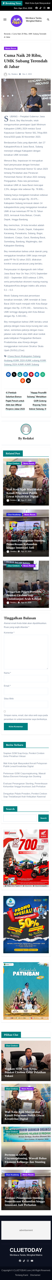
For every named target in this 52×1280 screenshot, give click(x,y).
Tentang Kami (21, 1275)
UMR (21, 364)
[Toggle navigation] (5, 19)
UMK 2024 (19, 360)
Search (10, 808)
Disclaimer (35, 1275)
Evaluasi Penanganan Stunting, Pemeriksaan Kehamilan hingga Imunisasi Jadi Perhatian (25, 546)
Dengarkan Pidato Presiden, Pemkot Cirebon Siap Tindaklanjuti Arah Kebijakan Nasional (25, 597)
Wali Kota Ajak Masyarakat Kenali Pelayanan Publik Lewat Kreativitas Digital (24, 493)
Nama (7, 673)
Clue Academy (14, 514)
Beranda (7, 34)
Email (7, 686)
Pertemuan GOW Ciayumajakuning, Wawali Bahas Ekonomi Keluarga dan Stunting (26, 1158)
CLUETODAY (26, 1250)
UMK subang (33, 360)
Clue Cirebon (14, 463)
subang (8, 360)
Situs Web (9, 698)
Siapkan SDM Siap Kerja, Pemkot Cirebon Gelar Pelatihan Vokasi (25, 1072)
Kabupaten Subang (31, 356)
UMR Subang (32, 364)
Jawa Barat (14, 356)
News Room (10, 48)
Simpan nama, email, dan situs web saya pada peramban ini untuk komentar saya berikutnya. (26, 717)
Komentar (9, 633)
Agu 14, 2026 (26, 551)
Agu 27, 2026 (26, 500)
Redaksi (14, 74)
